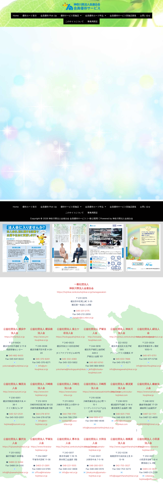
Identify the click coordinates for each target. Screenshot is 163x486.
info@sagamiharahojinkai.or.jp (124, 476)
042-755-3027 (123, 465)
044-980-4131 (96, 417)
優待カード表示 (29, 15)
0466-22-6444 (16, 462)
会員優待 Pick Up (48, 15)
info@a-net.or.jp (69, 472)
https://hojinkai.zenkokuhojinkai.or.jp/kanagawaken (81, 288)
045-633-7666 (123, 359)
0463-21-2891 (42, 465)
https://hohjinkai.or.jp (14, 333)
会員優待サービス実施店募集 (123, 15)
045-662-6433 (16, 355)
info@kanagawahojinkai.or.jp (123, 369)
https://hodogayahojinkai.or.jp (70, 333)
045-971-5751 (149, 355)
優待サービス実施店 (70, 15)
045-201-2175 (83, 310)
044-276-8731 (43, 414)
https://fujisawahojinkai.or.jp (16, 443)
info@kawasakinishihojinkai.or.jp (98, 427)
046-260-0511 (96, 465)
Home (16, 15)
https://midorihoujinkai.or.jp (149, 333)
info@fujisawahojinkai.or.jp (15, 472)
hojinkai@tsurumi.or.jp (14, 424)
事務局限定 (92, 21)
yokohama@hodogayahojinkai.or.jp (73, 369)
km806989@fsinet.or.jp (148, 424)
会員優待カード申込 (94, 15)
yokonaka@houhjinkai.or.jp (15, 366)
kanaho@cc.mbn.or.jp (83, 317)
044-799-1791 (69, 414)
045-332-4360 (69, 359)
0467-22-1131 (149, 414)
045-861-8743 (96, 362)
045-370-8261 (43, 359)
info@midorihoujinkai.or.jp (148, 366)
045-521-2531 (16, 414)
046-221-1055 (69, 465)
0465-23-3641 (150, 469)
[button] (71, 15)
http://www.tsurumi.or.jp (14, 388)
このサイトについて (74, 21)
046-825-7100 (123, 414)
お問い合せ (145, 15)
